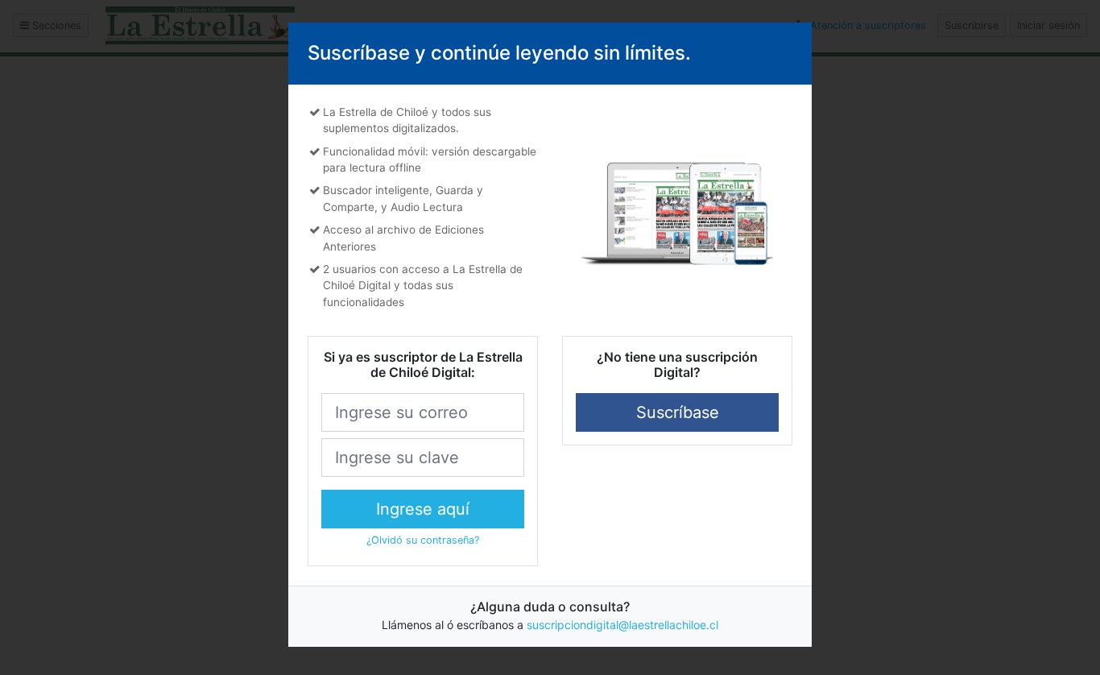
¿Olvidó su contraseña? (422, 540)
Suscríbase (677, 412)
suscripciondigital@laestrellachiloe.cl (622, 625)
